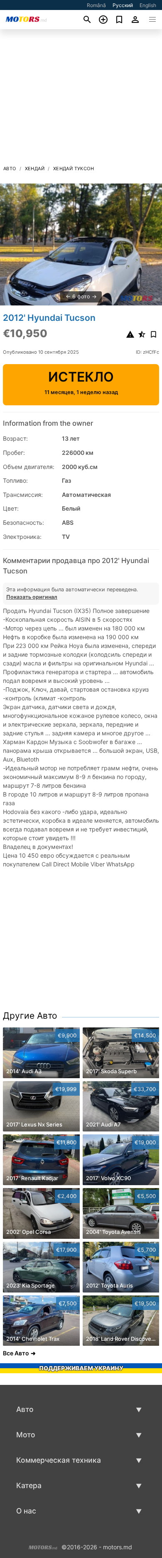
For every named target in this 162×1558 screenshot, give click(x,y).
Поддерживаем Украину (81, 1368)
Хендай (34, 168)
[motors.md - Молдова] (43, 1546)
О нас (26, 1510)
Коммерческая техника (58, 1460)
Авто (9, 168)
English (148, 5)
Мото (25, 1434)
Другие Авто (30, 1015)
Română (96, 5)
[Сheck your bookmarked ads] (119, 19)
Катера (29, 1485)
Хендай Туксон (73, 168)
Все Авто (16, 1353)
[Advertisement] (81, 99)
